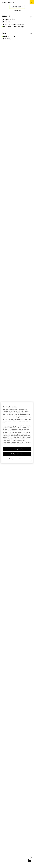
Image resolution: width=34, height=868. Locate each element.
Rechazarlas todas (17, 454)
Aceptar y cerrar (17, 449)
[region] (17, 432)
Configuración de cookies (17, 459)
